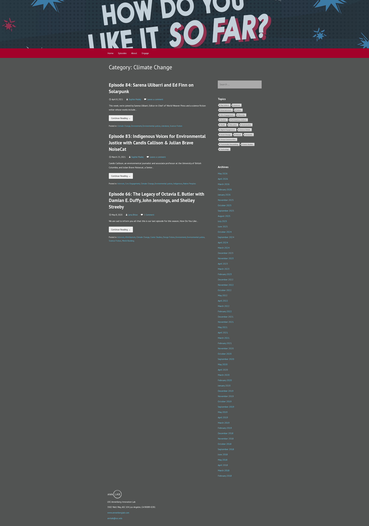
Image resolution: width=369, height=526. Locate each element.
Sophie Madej (135, 99)
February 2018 (225, 475)
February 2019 (225, 427)
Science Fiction (176, 126)
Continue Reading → (121, 118)
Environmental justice (151, 126)
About (134, 53)
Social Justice (246, 125)
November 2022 (226, 284)
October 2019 (224, 401)
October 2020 (224, 353)
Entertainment (226, 110)
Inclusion (249, 135)
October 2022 (224, 290)
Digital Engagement (228, 130)
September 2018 (226, 449)
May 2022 (222, 295)
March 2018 (223, 470)
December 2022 (225, 279)
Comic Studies (156, 237)
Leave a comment (155, 99)
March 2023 (223, 268)
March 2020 (223, 374)
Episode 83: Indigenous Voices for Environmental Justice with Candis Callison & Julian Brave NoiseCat (157, 142)
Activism (120, 183)
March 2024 (223, 247)
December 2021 (225, 316)
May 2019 (222, 412)
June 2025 (223, 226)
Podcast (238, 135)
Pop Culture (225, 105)
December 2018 (225, 433)
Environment (136, 126)
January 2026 (224, 194)
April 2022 (223, 300)
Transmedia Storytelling (229, 144)
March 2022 (223, 306)
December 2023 (225, 253)
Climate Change (123, 126)
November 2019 (226, 396)
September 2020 (226, 359)
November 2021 (226, 321)
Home (110, 53)
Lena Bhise (133, 214)
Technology (225, 149)
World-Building (128, 240)
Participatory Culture (238, 120)
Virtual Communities (228, 139)
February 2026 (225, 189)
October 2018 (224, 443)
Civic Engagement (132, 183)
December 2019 (225, 390)
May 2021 (222, 327)
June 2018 (223, 454)
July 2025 (222, 221)
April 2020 (223, 369)
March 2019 (223, 422)
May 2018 (222, 459)
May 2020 (222, 364)
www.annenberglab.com (118, 512)
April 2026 (223, 178)
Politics (238, 110)
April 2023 (223, 263)
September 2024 (226, 237)
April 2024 (223, 242)
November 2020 (226, 348)
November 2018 (226, 438)
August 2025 (224, 216)
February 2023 (225, 274)
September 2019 (226, 406)
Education (233, 125)
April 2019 (223, 417)
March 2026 (223, 184)
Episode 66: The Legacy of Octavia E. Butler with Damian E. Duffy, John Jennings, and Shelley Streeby (156, 200)
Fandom (223, 120)
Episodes (122, 53)
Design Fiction (169, 237)
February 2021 (225, 343)
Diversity (241, 115)
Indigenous (177, 183)
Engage (145, 53)
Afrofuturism (130, 237)
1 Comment (149, 214)
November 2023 (226, 258)
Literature (165, 126)
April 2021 (223, 332)
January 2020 (224, 385)
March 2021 (223, 337)
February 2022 (225, 311)
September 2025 (226, 210)
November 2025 (226, 200)
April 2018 (223, 465)
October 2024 (224, 231)
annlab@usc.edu (114, 518)
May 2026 (222, 173)
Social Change (226, 135)
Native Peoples (189, 183)
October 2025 (224, 205)
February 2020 (225, 380)
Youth (223, 125)
